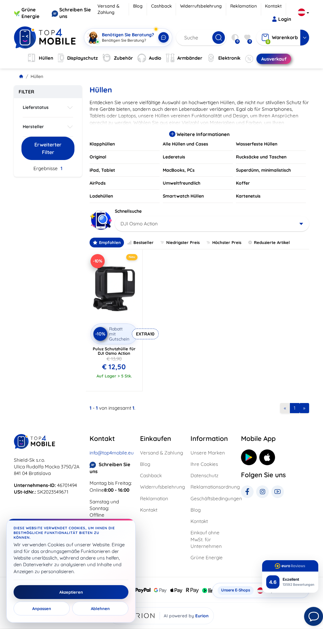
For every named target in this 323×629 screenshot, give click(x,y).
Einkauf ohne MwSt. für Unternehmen (206, 539)
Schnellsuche (128, 211)
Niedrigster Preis (183, 242)
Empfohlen (110, 242)
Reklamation (243, 6)
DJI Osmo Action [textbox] (139, 224)
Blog (138, 6)
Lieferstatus (36, 107)
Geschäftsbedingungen (212, 498)
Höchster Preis (226, 242)
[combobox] (212, 223)
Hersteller (33, 126)
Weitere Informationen (202, 134)
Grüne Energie (207, 558)
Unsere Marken (208, 453)
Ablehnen (100, 608)
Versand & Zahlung (108, 9)
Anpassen (41, 608)
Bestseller (143, 242)
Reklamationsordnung (212, 487)
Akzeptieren (71, 592)
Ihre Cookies (204, 464)
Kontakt (273, 6)
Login (284, 19)
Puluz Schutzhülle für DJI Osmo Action (114, 351)
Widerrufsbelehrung (201, 6)
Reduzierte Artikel (272, 242)
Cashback (161, 6)
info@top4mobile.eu (112, 453)
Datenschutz (204, 475)
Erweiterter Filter (48, 148)
